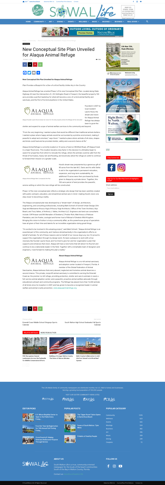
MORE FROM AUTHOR (48, 333)
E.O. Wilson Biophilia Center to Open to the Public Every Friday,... (47, 417)
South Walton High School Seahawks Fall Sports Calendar (83, 323)
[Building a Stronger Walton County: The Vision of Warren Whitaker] (61, 345)
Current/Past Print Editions (64, 1)
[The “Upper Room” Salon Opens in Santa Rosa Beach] (70, 417)
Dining (60, 21)
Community (39, 21)
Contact (76, 1)
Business (118, 21)
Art (50, 21)
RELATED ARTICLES (31, 333)
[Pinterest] (35, 64)
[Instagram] (137, 1)
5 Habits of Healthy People (87, 436)
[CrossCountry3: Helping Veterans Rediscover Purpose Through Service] (28, 440)
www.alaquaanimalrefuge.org (65, 288)
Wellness (83, 21)
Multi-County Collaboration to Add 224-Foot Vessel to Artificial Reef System (88, 358)
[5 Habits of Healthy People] (70, 439)
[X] (30, 64)
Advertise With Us (49, 1)
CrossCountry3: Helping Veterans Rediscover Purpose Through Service (47, 439)
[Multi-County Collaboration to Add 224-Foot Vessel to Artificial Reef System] (88, 345)
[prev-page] (24, 365)
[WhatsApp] (40, 64)
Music (94, 21)
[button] (147, 22)
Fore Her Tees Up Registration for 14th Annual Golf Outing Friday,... (47, 428)
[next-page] (27, 365)
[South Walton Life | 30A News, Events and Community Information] (82, 11)
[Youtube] (140, 1)
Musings (106, 21)
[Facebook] (133, 1)
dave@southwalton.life (73, 474)
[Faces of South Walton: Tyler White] (70, 428)
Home (28, 21)
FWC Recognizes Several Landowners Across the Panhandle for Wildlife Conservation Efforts (34, 358)
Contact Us (139, 483)
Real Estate (132, 21)
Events (71, 21)
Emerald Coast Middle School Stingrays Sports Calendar (40, 323)
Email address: (111, 185)
